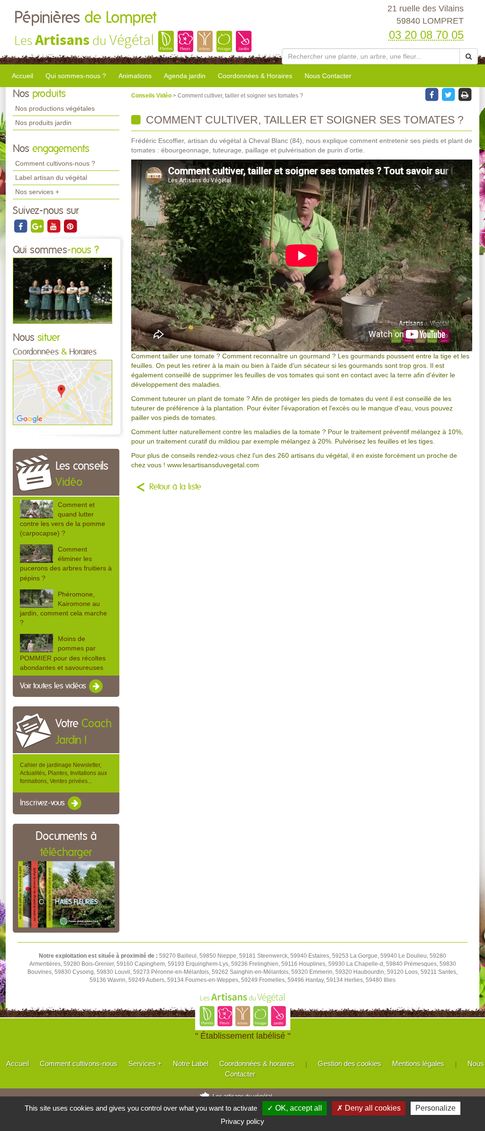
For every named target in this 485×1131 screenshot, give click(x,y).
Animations (135, 76)
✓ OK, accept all (294, 1108)
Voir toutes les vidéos (54, 686)
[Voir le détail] (36, 509)
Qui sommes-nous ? (75, 76)
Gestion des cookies (349, 1064)
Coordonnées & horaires (257, 1064)
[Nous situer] (62, 392)
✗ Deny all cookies (369, 1108)
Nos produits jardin (43, 122)
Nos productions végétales (55, 108)
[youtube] (54, 226)
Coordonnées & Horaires (255, 76)
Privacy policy (242, 1121)
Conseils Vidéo (152, 95)
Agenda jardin (185, 76)
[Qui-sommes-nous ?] (62, 290)
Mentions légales (418, 1064)
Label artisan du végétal (51, 177)
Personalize (435, 1108)
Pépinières (85, 18)
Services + (145, 1064)
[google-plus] (37, 226)
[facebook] (21, 226)
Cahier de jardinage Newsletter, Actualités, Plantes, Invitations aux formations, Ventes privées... (63, 773)
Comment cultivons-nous (78, 1064)
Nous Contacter (328, 76)
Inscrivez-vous (43, 803)
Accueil (22, 76)
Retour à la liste (175, 487)
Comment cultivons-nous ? (55, 163)
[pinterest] (70, 226)
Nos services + (37, 192)
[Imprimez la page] (464, 94)
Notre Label (190, 1064)
